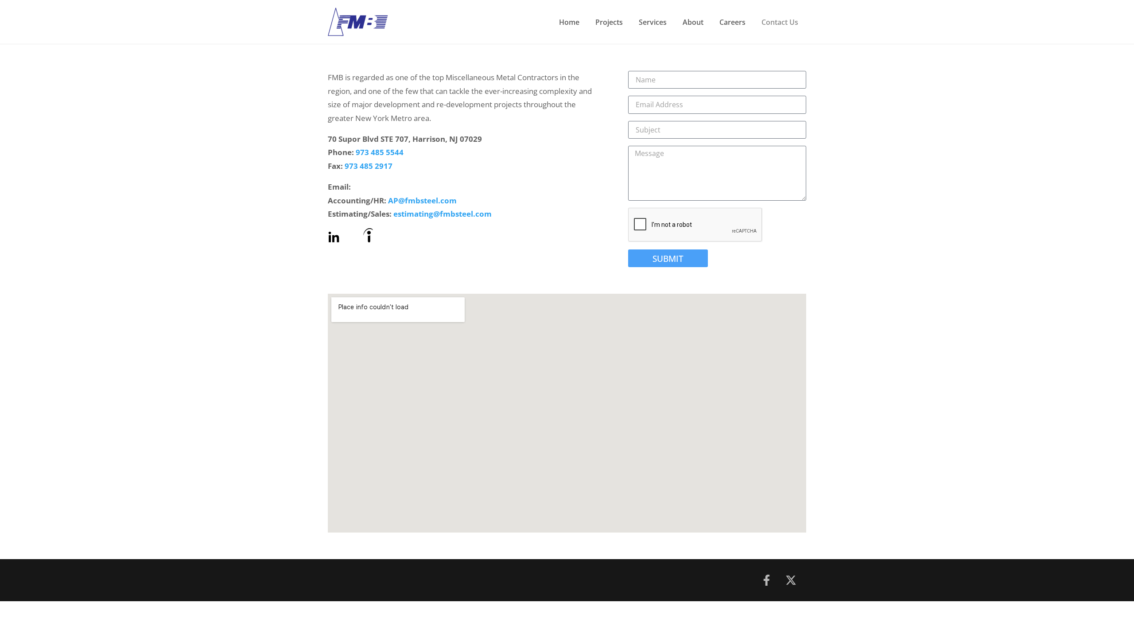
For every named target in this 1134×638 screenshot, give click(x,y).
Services (653, 22)
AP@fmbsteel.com (422, 200)
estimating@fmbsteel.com (442, 214)
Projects (609, 22)
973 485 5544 (380, 152)
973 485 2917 (368, 166)
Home (569, 22)
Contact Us (779, 22)
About (693, 22)
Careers (732, 22)
